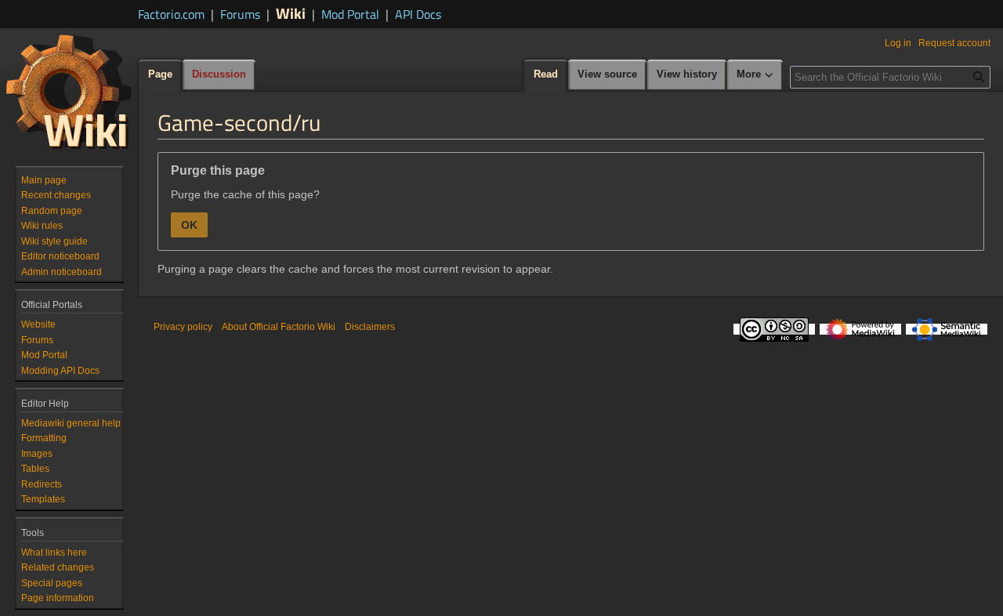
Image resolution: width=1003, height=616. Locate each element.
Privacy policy (183, 326)
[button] (755, 75)
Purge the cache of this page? (245, 194)
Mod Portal (350, 14)
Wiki (291, 13)
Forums (240, 14)
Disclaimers (370, 326)
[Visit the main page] (69, 91)
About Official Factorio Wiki (278, 326)
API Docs (418, 14)
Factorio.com (171, 14)
